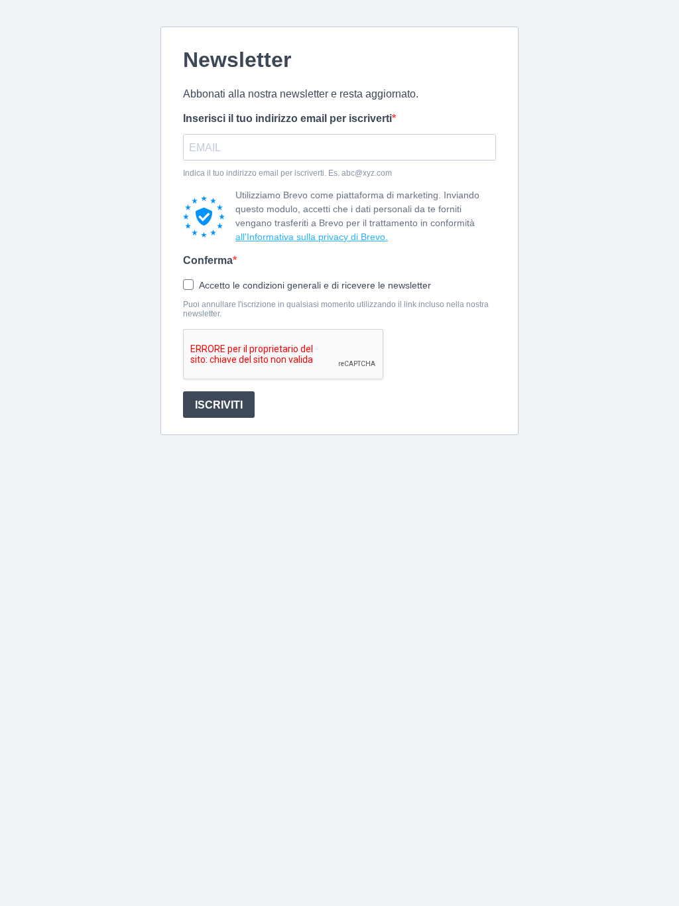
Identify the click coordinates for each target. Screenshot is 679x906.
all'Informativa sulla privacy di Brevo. (311, 236)
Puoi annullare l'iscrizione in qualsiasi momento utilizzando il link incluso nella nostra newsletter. (336, 309)
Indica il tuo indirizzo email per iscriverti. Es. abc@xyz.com (287, 173)
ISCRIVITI (219, 405)
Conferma (208, 260)
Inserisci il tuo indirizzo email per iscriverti (287, 118)
